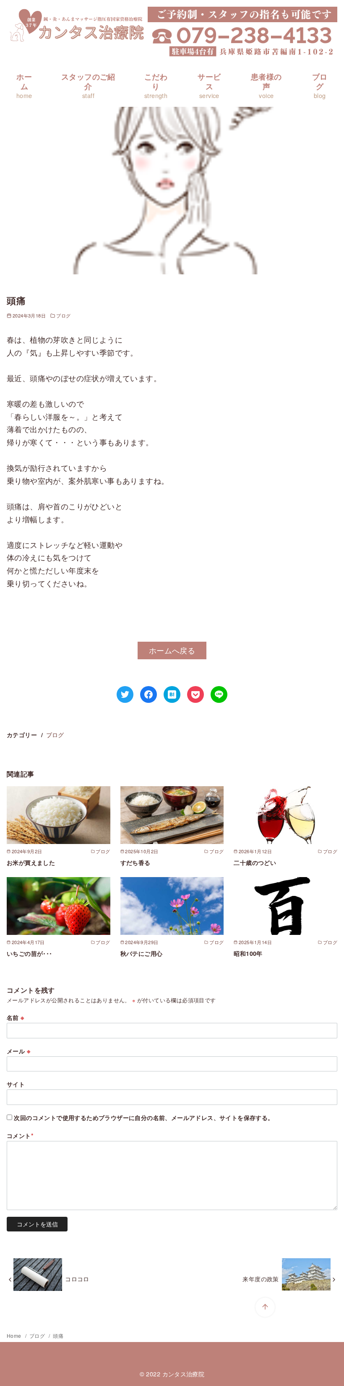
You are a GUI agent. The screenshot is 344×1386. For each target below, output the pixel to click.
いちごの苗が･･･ (29, 953)
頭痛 (58, 1335)
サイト (16, 1084)
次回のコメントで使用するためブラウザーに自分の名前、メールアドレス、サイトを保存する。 (144, 1117)
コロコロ (77, 1278)
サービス (209, 85)
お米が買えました (31, 862)
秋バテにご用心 (141, 953)
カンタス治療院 (183, 1373)
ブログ (320, 85)
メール (18, 1051)
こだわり (155, 85)
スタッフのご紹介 (88, 85)
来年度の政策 (260, 1278)
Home (15, 1335)
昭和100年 (248, 953)
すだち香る (135, 862)
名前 (15, 1017)
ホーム (24, 85)
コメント (20, 1135)
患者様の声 (266, 85)
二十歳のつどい (255, 862)
